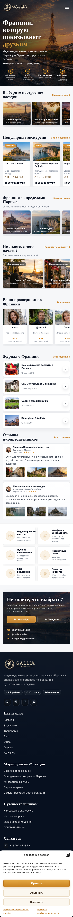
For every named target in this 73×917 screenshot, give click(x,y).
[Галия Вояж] (15, 7)
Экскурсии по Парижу (17, 770)
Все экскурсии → (60, 137)
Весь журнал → (61, 356)
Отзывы (8, 747)
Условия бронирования (18, 821)
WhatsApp (21, 619)
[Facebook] (25, 702)
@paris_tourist (17, 634)
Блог (7, 736)
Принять (36, 883)
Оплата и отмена (14, 827)
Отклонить (36, 892)
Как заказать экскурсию (18, 810)
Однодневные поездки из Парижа (25, 776)
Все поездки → (61, 198)
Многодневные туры (16, 781)
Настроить (36, 902)
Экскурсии (10, 725)
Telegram (52, 619)
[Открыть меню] (66, 7)
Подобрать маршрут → (57, 247)
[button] (68, 854)
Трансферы (11, 731)
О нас (7, 741)
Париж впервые (13, 787)
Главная (9, 719)
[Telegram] (7, 702)
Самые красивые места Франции (24, 792)
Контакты (9, 752)
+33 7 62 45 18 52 (18, 630)
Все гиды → (63, 302)
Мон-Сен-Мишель (14, 163)
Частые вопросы (14, 816)
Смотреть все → (61, 95)
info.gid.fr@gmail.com (20, 638)
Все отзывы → (62, 437)
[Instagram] (16, 702)
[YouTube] (33, 702)
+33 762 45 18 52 (20, 845)
